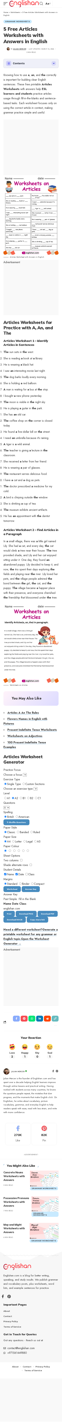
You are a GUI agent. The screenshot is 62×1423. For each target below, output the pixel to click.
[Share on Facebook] (16, 1019)
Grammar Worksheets (17, 21)
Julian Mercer (19, 49)
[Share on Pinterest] (24, 1019)
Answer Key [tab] (30, 889)
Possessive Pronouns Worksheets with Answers (16, 1201)
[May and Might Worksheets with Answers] (44, 1231)
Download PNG (26, 913)
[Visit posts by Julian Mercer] (6, 1071)
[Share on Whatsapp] (31, 1019)
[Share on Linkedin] (39, 1019)
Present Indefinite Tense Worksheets (32, 730)
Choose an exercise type (18, 789)
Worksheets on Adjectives (24, 736)
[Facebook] (53, 1071)
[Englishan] (24, 3)
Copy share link (37, 919)
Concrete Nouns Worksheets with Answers (14, 1176)
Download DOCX (14, 919)
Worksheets (15, 12)
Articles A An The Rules (23, 713)
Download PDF (47, 913)
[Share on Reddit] (47, 1019)
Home (5, 12)
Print (9, 913)
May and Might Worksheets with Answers (14, 1228)
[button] (6, 3)
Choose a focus (12, 775)
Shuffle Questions (16, 822)
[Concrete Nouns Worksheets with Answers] (44, 1178)
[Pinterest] (57, 1071)
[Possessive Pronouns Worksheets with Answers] (45, 1204)
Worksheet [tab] (12, 889)
